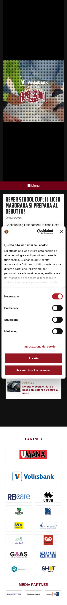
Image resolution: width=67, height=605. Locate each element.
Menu (35, 185)
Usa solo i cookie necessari (33, 370)
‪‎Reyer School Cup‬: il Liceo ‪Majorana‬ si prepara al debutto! (33, 205)
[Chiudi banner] (61, 231)
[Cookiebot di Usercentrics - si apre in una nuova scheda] (39, 231)
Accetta (34, 358)
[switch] (57, 308)
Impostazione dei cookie (39, 346)
